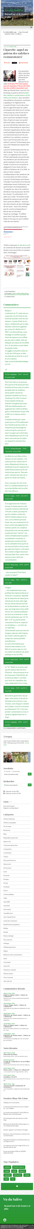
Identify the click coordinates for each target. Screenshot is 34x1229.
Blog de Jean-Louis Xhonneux (12, 1114)
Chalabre (11, 1108)
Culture (5, 857)
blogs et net (7, 841)
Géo (4, 1005)
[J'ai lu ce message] (32, 1225)
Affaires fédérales (9, 819)
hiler (14, 1171)
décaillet (17, 1175)
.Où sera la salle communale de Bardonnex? (14, 1086)
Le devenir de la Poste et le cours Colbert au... (16, 1107)
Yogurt (13, 495)
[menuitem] (10, 32)
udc (12, 1179)
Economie (6, 875)
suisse (7, 1171)
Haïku (5, 898)
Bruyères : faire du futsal (11, 1134)
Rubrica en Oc (10, 1141)
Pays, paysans (7, 940)
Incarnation (15, 1102)
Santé (5, 958)
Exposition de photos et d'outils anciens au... (16, 1140)
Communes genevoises (10, 845)
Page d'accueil (23, 32)
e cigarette (14, 722)
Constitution (7, 853)
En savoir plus (20, 1227)
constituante (18, 1167)
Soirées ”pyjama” (8, 1130)
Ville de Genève (8, 973)
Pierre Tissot (14, 564)
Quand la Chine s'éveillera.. (13, 34)
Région (5, 951)
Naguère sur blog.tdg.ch (10, 808)
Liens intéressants (9, 806)
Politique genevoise (22, 294)
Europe (5, 883)
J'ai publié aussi (8, 913)
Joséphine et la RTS (10, 1077)
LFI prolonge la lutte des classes (13, 1118)
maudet (8, 1175)
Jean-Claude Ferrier (9, 917)
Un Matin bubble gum (9, 32)
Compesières (7, 849)
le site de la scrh (24, 245)
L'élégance (6, 1102)
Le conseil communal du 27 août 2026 (14, 1112)
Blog (4, 834)
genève (7, 1167)
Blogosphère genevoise (10, 838)
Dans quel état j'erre (9, 860)
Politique (6, 943)
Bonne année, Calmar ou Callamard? (15, 995)
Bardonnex (6, 830)
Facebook (6, 887)
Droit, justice (7, 868)
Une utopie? (7, 962)
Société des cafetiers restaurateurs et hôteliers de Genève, (16, 95)
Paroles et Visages (22, 1130)
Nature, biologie (8, 936)
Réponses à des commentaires (12, 955)
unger (27, 1175)
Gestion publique (9, 294)
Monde (5, 932)
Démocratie (25, 293)
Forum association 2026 (10, 1151)
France (5, 890)
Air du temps (16, 293)
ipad (6, 1179)
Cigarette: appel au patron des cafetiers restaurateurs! (16, 53)
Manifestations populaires (11, 924)
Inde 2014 (6, 906)
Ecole (5, 872)
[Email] (17, 1186)
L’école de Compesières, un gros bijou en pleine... (16, 1062)
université (6, 966)
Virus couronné (8, 977)
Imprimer (24, 63)
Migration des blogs (10, 1054)
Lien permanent (10, 291)
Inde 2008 (6, 902)
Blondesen (14, 374)
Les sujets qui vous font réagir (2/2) (14, 1145)
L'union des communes (10, 921)
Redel (5, 995)
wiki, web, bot (7, 981)
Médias (5, 928)
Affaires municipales (9, 823)
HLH (5, 1025)
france (22, 1171)
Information (7, 909)
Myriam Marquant (16, 448)
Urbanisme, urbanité (9, 970)
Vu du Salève (14, 10)
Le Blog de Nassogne (12, 1126)
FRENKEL (6, 1015)
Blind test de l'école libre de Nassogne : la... (16, 1124)
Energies (6, 879)
